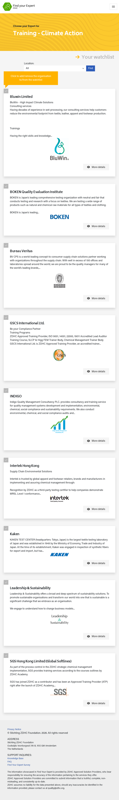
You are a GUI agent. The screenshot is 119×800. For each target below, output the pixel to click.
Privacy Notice (14, 729)
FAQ (9, 762)
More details (98, 167)
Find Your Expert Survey (18, 765)
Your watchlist (98, 58)
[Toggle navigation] (113, 7)
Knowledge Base (15, 759)
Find (90, 68)
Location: (29, 63)
